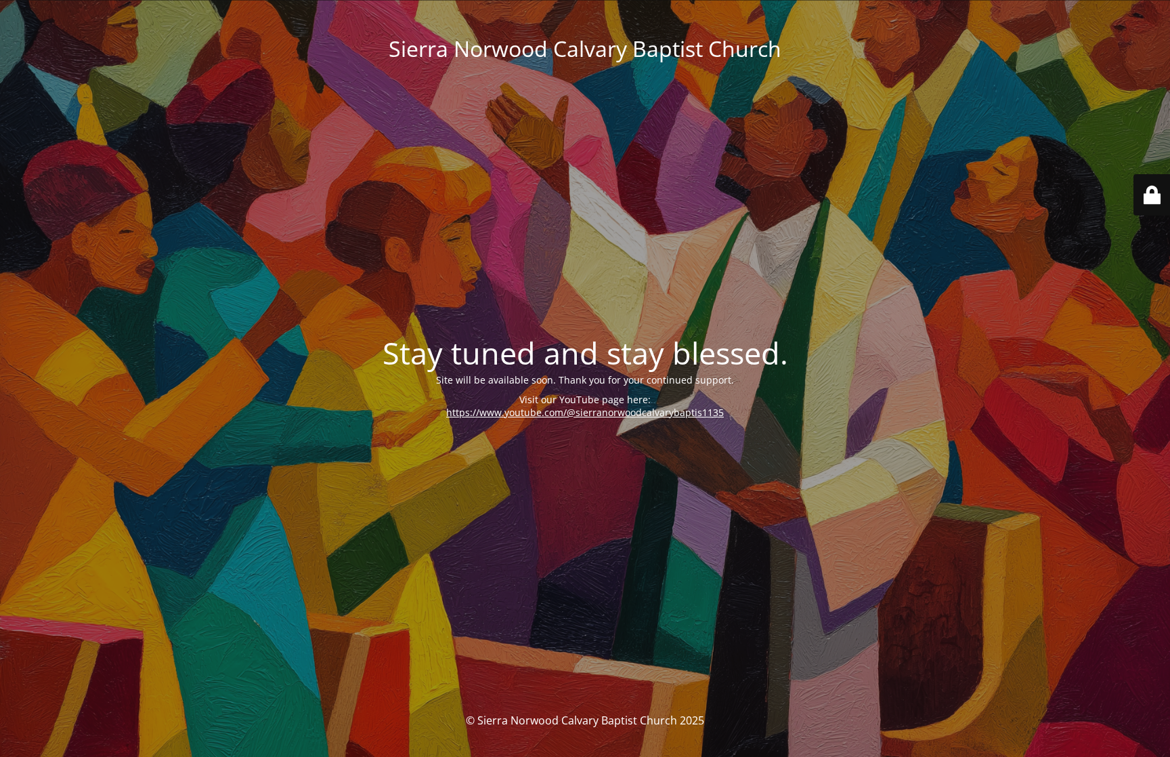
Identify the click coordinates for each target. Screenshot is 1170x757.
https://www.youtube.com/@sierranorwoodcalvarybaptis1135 (585, 412)
